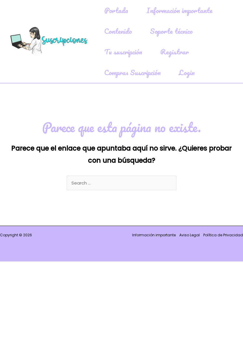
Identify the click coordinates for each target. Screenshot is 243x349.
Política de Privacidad (223, 234)
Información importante (154, 234)
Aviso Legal (189, 234)
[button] (130, 10)
